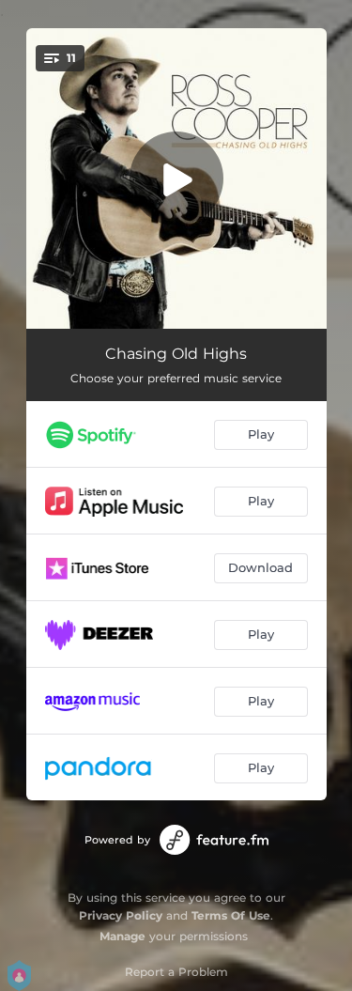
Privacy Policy (120, 915)
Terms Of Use (230, 915)
